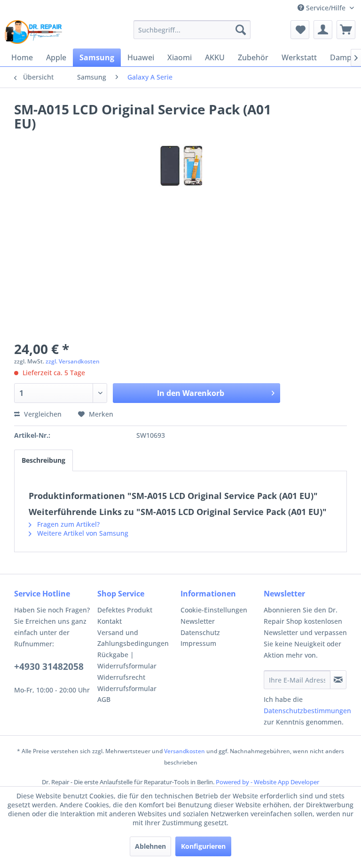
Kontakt (109, 621)
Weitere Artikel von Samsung (81, 533)
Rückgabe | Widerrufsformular (127, 660)
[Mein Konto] (323, 29)
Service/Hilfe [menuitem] (325, 7)
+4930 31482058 (49, 666)
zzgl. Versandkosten (73, 361)
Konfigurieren (203, 846)
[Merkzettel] (299, 29)
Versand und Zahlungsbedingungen (133, 638)
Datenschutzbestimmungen (307, 710)
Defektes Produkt (124, 609)
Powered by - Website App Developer (267, 782)
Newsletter (197, 621)
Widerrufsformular (127, 688)
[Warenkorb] (346, 29)
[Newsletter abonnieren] (338, 679)
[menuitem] (192, 29)
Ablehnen (150, 846)
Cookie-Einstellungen (213, 609)
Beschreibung (43, 460)
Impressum (198, 643)
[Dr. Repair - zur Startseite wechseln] (33, 32)
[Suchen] (241, 29)
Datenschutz (200, 632)
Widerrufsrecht (121, 677)
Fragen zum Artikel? (67, 524)
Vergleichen (42, 414)
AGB (103, 699)
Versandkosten (184, 751)
